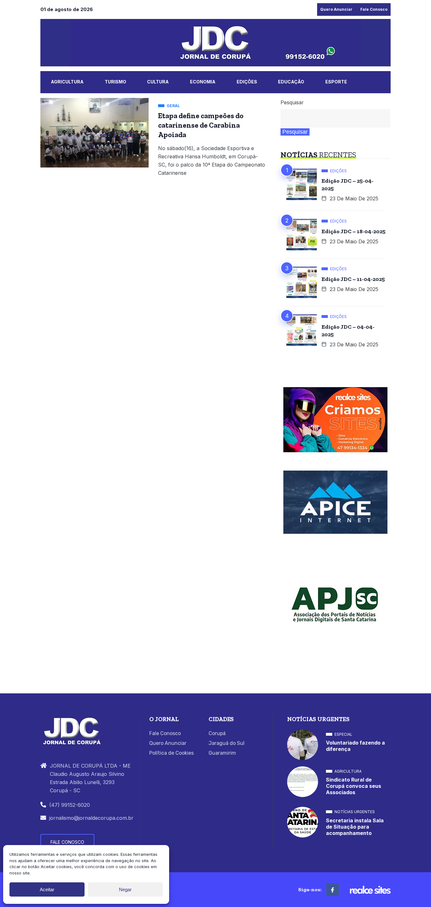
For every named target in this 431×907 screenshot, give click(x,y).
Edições (247, 81)
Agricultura (67, 81)
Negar (125, 889)
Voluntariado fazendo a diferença (355, 746)
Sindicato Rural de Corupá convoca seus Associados (353, 785)
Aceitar (47, 889)
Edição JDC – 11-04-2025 (353, 279)
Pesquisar (292, 102)
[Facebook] (332, 889)
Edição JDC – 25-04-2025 (348, 184)
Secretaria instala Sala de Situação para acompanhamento (355, 826)
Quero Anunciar (336, 9)
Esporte (336, 81)
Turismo (115, 81)
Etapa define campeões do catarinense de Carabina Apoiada (201, 125)
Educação (291, 81)
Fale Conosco (373, 9)
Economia (203, 81)
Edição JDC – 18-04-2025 (354, 231)
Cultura (158, 81)
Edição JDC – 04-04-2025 (348, 330)
